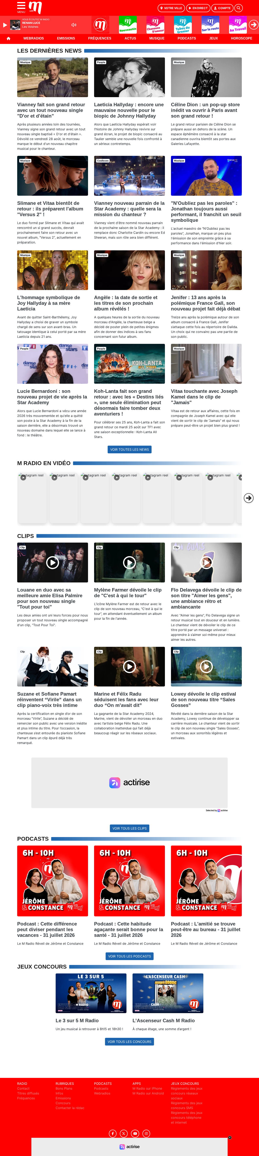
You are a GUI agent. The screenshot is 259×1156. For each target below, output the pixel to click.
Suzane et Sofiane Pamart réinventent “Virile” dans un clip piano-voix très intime (49, 699)
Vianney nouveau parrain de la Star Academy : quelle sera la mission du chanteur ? (129, 208)
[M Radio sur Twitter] (124, 1134)
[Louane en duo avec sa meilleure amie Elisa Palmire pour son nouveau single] (52, 562)
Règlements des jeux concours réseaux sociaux (187, 1093)
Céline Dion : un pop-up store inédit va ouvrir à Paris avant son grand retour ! (205, 110)
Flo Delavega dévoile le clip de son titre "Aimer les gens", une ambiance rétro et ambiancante (206, 598)
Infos (59, 1093)
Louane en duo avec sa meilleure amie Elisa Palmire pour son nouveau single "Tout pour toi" (49, 598)
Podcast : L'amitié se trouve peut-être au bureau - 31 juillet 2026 (205, 929)
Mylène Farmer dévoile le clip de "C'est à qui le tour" (128, 592)
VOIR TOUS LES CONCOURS (129, 1042)
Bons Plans (64, 1088)
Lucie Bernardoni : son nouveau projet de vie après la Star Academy (52, 396)
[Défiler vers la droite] (249, 498)
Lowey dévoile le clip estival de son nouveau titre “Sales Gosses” (203, 699)
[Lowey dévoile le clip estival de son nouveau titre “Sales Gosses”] (206, 666)
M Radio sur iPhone (147, 1088)
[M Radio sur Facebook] (113, 1134)
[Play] (5, 25)
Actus (130, 38)
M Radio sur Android (148, 1093)
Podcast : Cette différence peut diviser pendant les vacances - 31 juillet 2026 (47, 929)
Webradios (33, 38)
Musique (157, 38)
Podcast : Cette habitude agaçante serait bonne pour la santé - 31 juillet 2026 (128, 929)
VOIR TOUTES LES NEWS (129, 449)
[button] (32, 498)
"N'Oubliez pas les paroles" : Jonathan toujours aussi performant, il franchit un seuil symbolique (206, 211)
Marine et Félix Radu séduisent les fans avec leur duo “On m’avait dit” (126, 699)
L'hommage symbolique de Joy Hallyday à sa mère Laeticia (48, 303)
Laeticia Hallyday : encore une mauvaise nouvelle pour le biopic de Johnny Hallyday (129, 110)
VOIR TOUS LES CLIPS (130, 828)
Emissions (66, 38)
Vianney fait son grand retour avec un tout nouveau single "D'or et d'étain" (51, 110)
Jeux (213, 38)
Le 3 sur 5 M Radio (77, 1020)
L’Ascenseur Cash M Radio (164, 1020)
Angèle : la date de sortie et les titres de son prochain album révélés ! (125, 303)
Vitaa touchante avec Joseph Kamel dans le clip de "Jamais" (204, 396)
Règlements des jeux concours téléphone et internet (187, 1117)
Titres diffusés (28, 1093)
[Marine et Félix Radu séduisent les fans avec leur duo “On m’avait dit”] (129, 666)
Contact (23, 1088)
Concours (63, 1103)
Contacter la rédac (70, 1108)
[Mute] (74, 25)
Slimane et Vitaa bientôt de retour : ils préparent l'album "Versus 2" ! (50, 208)
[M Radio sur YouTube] (135, 1134)
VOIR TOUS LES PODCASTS (129, 956)
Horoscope (241, 38)
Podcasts (187, 38)
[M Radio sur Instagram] (146, 1134)
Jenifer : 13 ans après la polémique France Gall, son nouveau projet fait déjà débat (205, 303)
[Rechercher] (238, 8)
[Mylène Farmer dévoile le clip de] (129, 562)
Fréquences (99, 38)
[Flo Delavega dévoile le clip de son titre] (206, 562)
